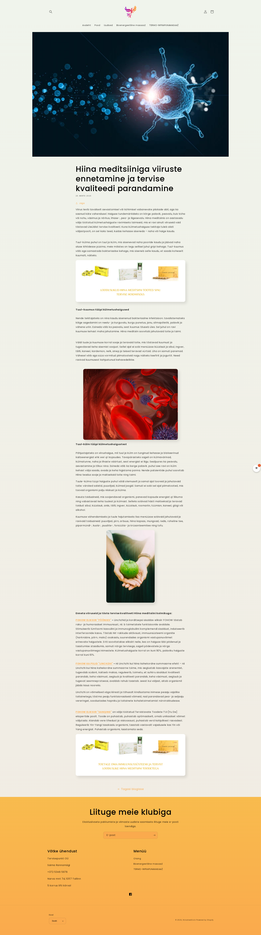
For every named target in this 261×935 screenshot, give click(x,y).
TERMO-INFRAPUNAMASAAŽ (148, 869)
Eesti (54, 920)
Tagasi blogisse (132, 789)
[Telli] (154, 835)
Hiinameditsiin (189, 920)
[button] (50, 11)
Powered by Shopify (205, 920)
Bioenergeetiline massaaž (148, 863)
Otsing (137, 858)
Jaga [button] (82, 203)
